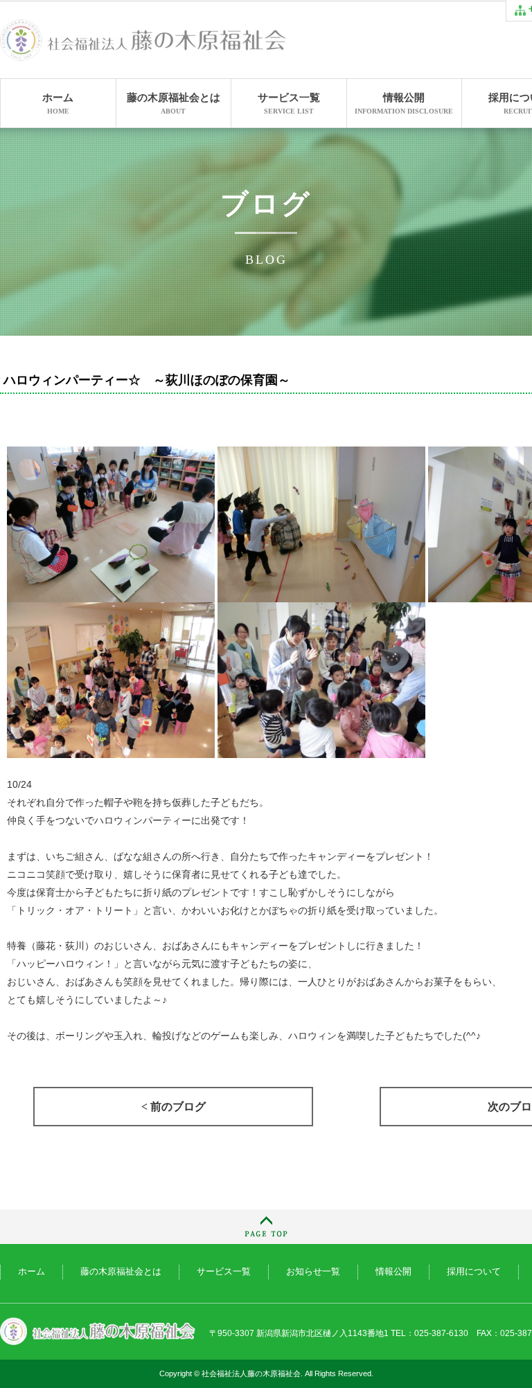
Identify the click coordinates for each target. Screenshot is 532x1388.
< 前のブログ (173, 1106)
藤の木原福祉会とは (173, 103)
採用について (474, 1271)
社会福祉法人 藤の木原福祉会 (97, 1331)
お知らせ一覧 (313, 1271)
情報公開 (404, 103)
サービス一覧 (289, 103)
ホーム (57, 103)
